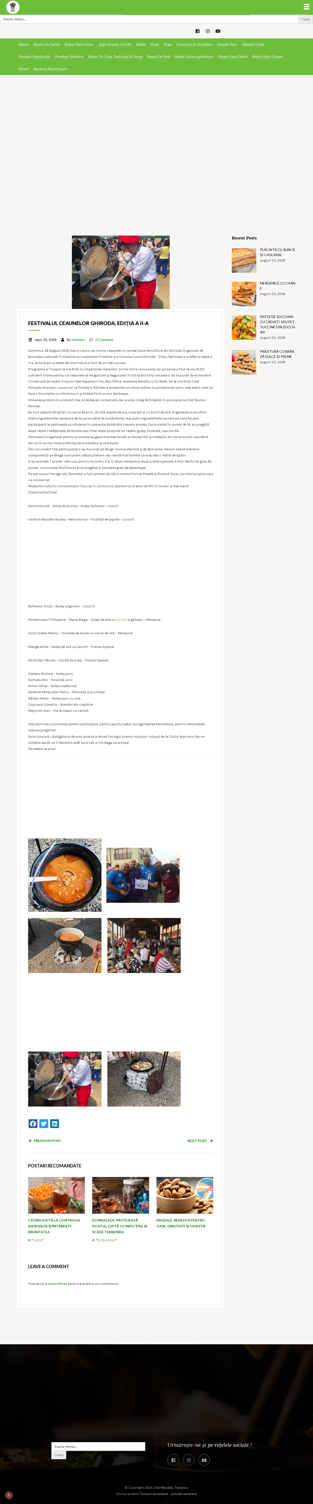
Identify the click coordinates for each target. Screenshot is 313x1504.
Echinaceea (106, 1239)
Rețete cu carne (47, 44)
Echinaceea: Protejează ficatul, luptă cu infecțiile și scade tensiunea (119, 1226)
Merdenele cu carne (277, 285)
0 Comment (104, 340)
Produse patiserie (69, 56)
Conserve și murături (194, 44)
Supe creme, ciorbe (115, 44)
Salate (141, 44)
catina (37, 1239)
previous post (47, 1141)
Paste (154, 44)
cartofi (121, 620)
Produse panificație (34, 56)
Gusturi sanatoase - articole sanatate (168, 1494)
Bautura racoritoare (50, 69)
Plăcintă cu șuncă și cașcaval (277, 252)
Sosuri (23, 69)
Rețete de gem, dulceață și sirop (115, 56)
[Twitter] (43, 1123)
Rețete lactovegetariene (194, 56)
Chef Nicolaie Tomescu (170, 1487)
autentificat (57, 1284)
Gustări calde (253, 44)
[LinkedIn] (54, 1123)
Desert (23, 44)
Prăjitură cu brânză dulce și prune (277, 354)
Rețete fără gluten (267, 56)
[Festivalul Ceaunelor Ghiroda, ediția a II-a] (121, 271)
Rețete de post (158, 56)
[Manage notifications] (9, 1495)
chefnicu (78, 340)
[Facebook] (33, 1123)
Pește (168, 44)
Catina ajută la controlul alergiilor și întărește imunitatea (54, 1226)
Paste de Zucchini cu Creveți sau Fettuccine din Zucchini (277, 324)
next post (197, 1141)
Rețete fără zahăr (233, 56)
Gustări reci (227, 44)
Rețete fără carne (79, 44)
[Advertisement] (156, 112)
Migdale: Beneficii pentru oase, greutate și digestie (181, 1223)
